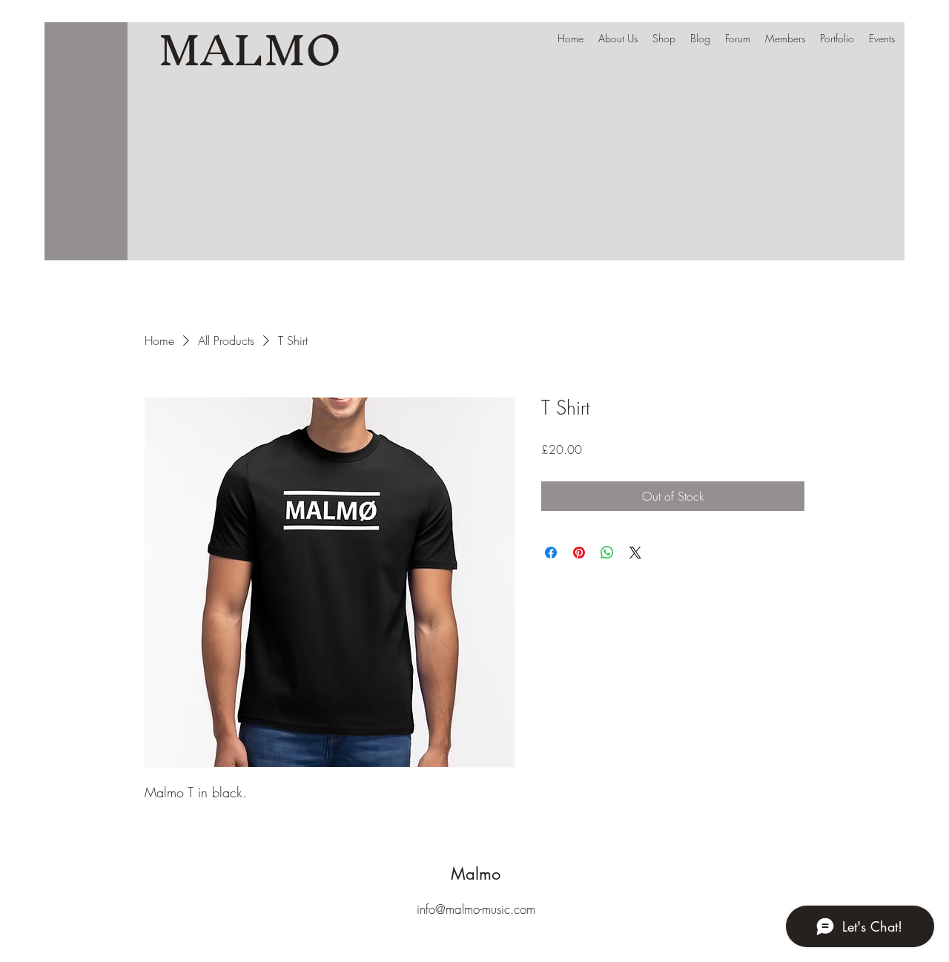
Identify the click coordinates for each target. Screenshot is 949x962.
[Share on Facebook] (551, 552)
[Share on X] (635, 552)
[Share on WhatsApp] (607, 552)
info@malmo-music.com (476, 908)
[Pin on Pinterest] (579, 552)
